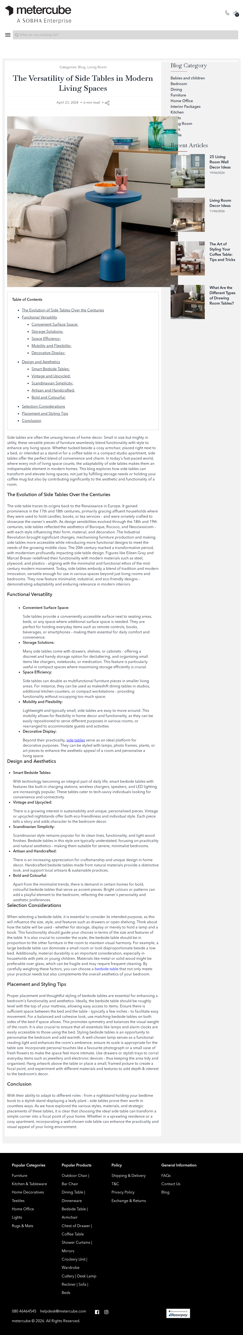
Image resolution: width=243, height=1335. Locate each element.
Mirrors (68, 1250)
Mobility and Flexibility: (52, 345)
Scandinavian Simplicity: (52, 383)
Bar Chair (70, 1183)
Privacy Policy (123, 1192)
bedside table (106, 968)
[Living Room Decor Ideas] (188, 215)
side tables (75, 740)
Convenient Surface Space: (55, 324)
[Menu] (7, 35)
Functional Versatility (39, 317)
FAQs (166, 1175)
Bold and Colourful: (49, 397)
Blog (81, 67)
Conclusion (31, 420)
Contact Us (170, 1183)
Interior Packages (186, 106)
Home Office (182, 100)
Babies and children (188, 78)
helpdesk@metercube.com (63, 1311)
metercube (21, 1320)
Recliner (69, 1284)
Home (10, 46)
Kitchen (177, 112)
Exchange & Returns (129, 1200)
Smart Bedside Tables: (51, 368)
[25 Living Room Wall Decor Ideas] (188, 171)
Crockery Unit (73, 1259)
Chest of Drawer (76, 1225)
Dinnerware (72, 1200)
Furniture (178, 95)
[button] (97, 1312)
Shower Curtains (76, 1242)
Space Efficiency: (46, 338)
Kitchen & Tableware (29, 1183)
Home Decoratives (28, 1192)
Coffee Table (73, 1234)
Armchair (70, 1217)
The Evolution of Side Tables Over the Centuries (63, 310)
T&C (115, 1183)
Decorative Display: (48, 352)
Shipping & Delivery (129, 1175)
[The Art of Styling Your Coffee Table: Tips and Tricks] (188, 258)
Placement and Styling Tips (45, 413)
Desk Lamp (86, 1276)
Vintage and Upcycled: (51, 376)
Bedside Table (74, 1209)
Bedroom (179, 83)
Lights (17, 1217)
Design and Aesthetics (41, 361)
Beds (66, 1292)
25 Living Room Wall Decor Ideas (220, 161)
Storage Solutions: (47, 331)
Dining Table (72, 1192)
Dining (176, 89)
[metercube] (63, 14)
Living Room (34, 46)
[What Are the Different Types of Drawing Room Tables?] (188, 302)
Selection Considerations (43, 406)
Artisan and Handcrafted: (53, 390)
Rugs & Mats (22, 1225)
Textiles (18, 1200)
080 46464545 (24, 1311)
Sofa (82, 1284)
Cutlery (68, 1276)
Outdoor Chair (74, 1175)
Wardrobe (70, 1267)
